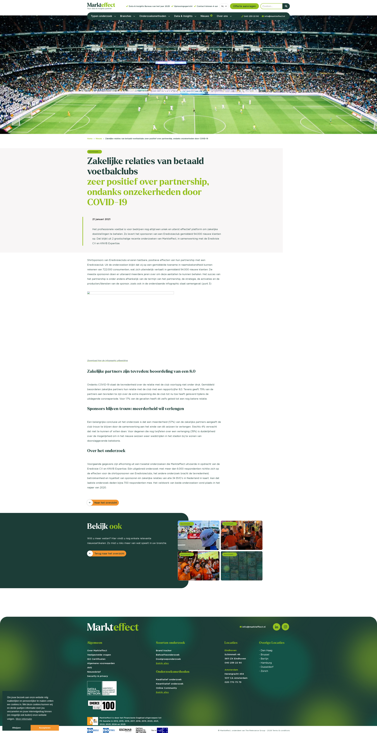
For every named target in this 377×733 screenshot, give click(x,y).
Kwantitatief (169, 683)
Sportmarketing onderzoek (95, 152)
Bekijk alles (162, 663)
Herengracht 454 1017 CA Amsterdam (236, 673)
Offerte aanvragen (244, 6)
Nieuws (206, 16)
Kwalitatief (169, 679)
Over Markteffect (97, 650)
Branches (126, 16)
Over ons (223, 16)
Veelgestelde (99, 654)
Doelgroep (168, 659)
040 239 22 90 (233, 662)
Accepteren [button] (45, 728)
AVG (89, 667)
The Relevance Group (255, 730)
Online (166, 688)
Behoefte (168, 654)
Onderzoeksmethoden (153, 16)
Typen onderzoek (102, 16)
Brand (164, 650)
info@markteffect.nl (254, 626)
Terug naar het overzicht (109, 553)
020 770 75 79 (233, 682)
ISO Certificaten (96, 659)
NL (222, 6)
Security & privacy (97, 676)
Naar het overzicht (105, 502)
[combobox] (224, 6)
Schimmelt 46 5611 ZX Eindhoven (235, 654)
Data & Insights (183, 16)
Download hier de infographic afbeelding (107, 360)
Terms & (281, 730)
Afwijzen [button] (16, 728)
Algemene (101, 663)
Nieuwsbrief (94, 671)
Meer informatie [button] (24, 719)
